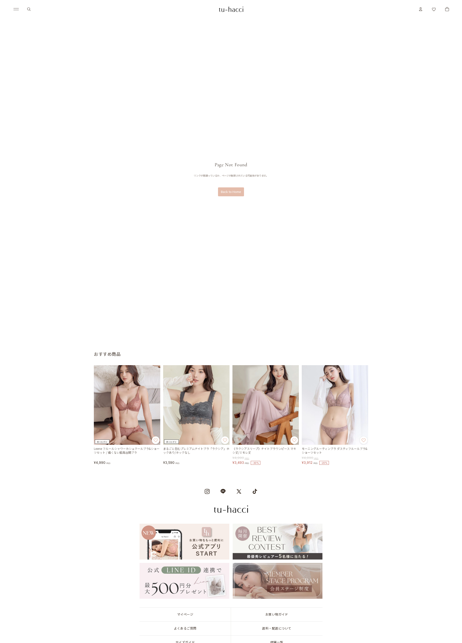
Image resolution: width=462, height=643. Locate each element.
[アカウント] (420, 9)
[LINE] (223, 491)
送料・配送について (276, 628)
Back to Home (231, 191)
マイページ (185, 614)
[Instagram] (207, 491)
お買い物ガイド (276, 614)
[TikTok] (255, 491)
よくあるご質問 (185, 628)
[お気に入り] (434, 9)
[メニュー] (16, 9)
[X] (239, 491)
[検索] (29, 9)
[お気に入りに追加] (156, 440)
